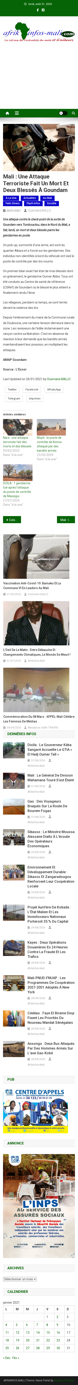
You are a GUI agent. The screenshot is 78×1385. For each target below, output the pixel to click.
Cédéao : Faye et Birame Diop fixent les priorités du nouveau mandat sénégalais (51, 1018)
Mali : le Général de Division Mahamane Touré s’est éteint (51, 777)
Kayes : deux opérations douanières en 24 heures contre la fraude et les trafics (48, 949)
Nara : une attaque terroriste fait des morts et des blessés (17, 442)
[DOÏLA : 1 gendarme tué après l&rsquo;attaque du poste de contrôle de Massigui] (17, 472)
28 (38, 1348)
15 (48, 1332)
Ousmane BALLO (39, 210)
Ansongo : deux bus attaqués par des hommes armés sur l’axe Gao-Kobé (51, 1048)
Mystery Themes (64, 1380)
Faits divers (13, 203)
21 (38, 1340)
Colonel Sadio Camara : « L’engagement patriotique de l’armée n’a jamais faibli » (15, 520)
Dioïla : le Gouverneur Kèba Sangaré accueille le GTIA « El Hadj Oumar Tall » (50, 749)
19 (17, 1340)
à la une (11, 198)
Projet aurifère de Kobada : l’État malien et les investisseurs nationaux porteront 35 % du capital (49, 914)
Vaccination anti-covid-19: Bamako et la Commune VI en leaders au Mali (32, 586)
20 (27, 1340)
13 (27, 1332)
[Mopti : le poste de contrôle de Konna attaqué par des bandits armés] (51, 427)
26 (17, 1348)
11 (7, 1332)
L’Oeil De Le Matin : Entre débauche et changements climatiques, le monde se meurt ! (37, 652)
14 (38, 1332)
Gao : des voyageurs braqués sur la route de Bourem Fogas (47, 806)
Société (51, 203)
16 (58, 1332)
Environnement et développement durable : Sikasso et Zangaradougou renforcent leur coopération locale (51, 876)
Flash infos (33, 203)
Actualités (29, 198)
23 (58, 1340)
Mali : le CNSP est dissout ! (67, 520)
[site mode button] (63, 113)
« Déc (6, 1358)
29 (48, 1348)
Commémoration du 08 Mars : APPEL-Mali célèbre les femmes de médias (39, 719)
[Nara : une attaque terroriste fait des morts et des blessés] (17, 427)
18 (7, 1340)
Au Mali (47, 198)
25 (7, 1348)
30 (58, 1348)
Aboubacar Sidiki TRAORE (43, 727)
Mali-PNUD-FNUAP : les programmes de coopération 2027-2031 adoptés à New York (51, 985)
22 (48, 1340)
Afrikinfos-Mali (36, 660)
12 (17, 1332)
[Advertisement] (39, 81)
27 (27, 1348)
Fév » (15, 1358)
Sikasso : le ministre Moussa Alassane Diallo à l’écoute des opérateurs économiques (51, 839)
